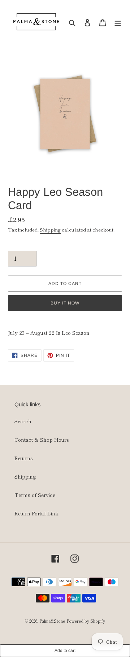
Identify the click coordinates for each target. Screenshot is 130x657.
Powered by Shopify (85, 621)
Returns (23, 458)
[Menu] (117, 22)
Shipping (50, 229)
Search (22, 421)
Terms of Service (34, 494)
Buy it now (65, 303)
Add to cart (65, 650)
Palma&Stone (52, 621)
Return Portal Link (36, 513)
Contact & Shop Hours (41, 439)
